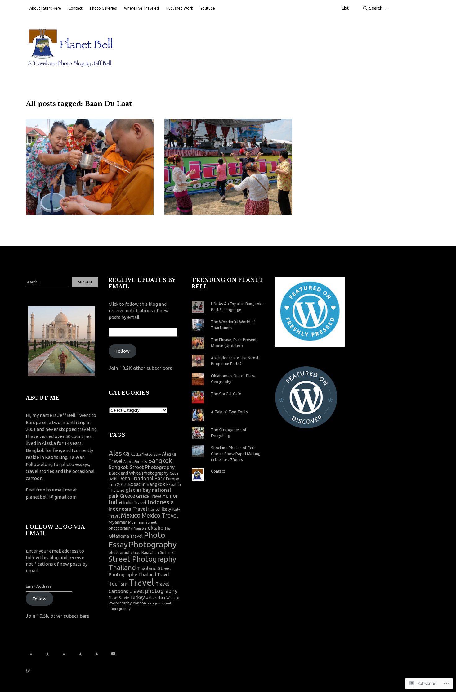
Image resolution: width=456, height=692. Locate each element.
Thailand (122, 567)
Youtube (207, 8)
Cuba (174, 473)
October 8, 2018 (185, 156)
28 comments (218, 156)
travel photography (153, 591)
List (345, 8)
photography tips (124, 552)
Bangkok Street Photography (142, 467)
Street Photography (142, 559)
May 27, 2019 (43, 147)
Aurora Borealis (135, 462)
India (115, 502)
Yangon (139, 603)
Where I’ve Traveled (141, 8)
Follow (39, 598)
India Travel (134, 502)
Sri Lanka (168, 552)
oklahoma (159, 528)
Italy (166, 509)
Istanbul (154, 509)
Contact (76, 8)
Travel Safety (119, 597)
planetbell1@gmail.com (51, 497)
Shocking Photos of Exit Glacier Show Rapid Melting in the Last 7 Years (236, 454)
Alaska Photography (146, 454)
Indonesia (161, 502)
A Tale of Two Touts (229, 411)
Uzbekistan (155, 597)
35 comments (74, 147)
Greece (127, 496)
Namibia (140, 528)
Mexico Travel (160, 515)
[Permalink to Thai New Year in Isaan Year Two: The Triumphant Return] (90, 167)
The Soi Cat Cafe (226, 393)
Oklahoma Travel (126, 536)
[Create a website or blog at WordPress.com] (28, 671)
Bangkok (160, 460)
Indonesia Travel (128, 509)
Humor (170, 496)
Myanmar (118, 522)
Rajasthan (150, 552)
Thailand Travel (154, 574)
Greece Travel (148, 496)
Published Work (179, 8)
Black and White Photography (138, 473)
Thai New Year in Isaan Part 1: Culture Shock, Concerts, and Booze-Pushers (222, 138)
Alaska (119, 453)
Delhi (113, 479)
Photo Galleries (103, 8)
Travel (141, 582)
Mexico (131, 515)
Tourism (118, 583)
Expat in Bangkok (146, 484)
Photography (153, 544)
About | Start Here (45, 8)
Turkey (137, 597)
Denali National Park (141, 478)
